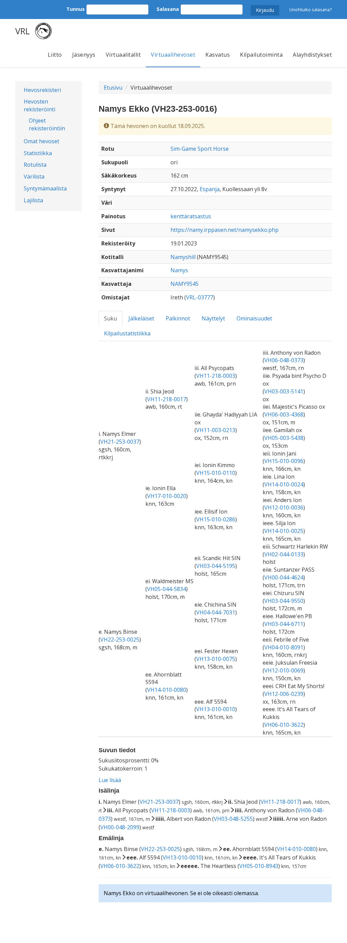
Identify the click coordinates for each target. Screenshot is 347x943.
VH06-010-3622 (283, 724)
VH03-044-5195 (215, 566)
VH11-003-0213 (215, 430)
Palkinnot (178, 318)
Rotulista (35, 164)
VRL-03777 (199, 297)
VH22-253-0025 (119, 639)
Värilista (34, 176)
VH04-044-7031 (215, 612)
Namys (179, 270)
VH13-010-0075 (215, 659)
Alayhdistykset (312, 54)
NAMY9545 (184, 284)
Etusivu (113, 87)
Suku (110, 318)
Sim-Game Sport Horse (199, 148)
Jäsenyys (84, 54)
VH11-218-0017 (166, 399)
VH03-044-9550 (283, 601)
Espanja (210, 189)
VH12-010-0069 (283, 670)
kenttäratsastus (190, 216)
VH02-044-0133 (283, 554)
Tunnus (75, 9)
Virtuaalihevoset (173, 54)
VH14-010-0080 (166, 690)
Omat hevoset (41, 141)
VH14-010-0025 (283, 531)
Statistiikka (38, 153)
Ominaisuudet (254, 318)
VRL (22, 31)
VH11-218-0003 (215, 376)
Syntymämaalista (45, 188)
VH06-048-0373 (283, 360)
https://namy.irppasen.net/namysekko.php (224, 230)
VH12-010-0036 (283, 507)
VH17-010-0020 (166, 496)
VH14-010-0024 (283, 484)
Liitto (55, 54)
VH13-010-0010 (215, 709)
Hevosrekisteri (42, 90)
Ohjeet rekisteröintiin (47, 124)
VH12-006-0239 (283, 694)
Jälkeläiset (141, 318)
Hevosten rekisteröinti (39, 105)
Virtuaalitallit (123, 54)
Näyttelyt (213, 318)
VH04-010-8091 (283, 647)
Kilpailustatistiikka (127, 333)
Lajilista (33, 200)
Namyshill (183, 257)
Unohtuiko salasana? (310, 9)
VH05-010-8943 (258, 866)
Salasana (168, 9)
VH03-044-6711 (283, 624)
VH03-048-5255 (233, 818)
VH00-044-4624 (283, 577)
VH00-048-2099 (119, 827)
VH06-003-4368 (283, 414)
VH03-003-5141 (283, 391)
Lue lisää (110, 780)
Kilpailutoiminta (261, 54)
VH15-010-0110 (215, 473)
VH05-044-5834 (166, 589)
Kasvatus (217, 54)
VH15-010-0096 (283, 461)
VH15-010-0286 (215, 519)
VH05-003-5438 (283, 438)
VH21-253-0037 (119, 441)
